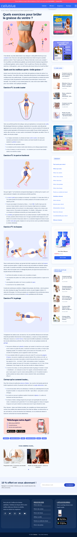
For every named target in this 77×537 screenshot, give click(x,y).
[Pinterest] (20, 513)
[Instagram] (15, 513)
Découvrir (63, 257)
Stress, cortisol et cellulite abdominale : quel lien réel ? (66, 95)
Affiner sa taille (38, 517)
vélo (27, 294)
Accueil (2, 10)
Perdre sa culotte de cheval (60, 192)
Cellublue (35, 534)
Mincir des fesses (57, 188)
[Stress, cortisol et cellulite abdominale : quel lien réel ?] (56, 96)
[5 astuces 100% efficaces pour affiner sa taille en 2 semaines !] (56, 309)
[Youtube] (25, 513)
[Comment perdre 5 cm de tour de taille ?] (56, 279)
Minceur (52, 5)
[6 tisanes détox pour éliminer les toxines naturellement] (56, 319)
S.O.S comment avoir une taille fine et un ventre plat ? (67, 298)
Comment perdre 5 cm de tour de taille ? (67, 278)
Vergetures (60, 5)
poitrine (14, 142)
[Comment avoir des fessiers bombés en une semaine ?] (56, 75)
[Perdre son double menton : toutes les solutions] (38, 456)
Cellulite (44, 5)
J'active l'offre (59, 1)
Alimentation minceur (59, 208)
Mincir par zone (57, 168)
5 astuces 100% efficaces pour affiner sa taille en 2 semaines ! (67, 308)
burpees (45, 263)
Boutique (68, 5)
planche (22, 346)
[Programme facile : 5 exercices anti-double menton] (15, 456)
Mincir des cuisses (58, 176)
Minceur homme (57, 220)
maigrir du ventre (15, 438)
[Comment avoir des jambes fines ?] (56, 105)
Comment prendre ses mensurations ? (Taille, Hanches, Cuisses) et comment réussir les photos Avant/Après (67, 288)
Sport (38, 438)
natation (10, 214)
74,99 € (56, 253)
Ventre (44, 438)
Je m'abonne (69, 485)
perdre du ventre (31, 438)
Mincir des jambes (58, 184)
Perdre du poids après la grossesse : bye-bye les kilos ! (67, 114)
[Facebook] (5, 513)
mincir (22, 438)
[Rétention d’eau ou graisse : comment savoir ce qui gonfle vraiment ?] (56, 86)
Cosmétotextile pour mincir (60, 215)
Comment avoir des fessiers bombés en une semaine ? (67, 75)
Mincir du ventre (57, 172)
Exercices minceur (58, 212)
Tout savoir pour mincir (59, 164)
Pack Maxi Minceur (63, 251)
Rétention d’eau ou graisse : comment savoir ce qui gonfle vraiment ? (67, 85)
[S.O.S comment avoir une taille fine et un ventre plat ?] (56, 299)
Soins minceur (57, 200)
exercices (6, 438)
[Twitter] (10, 513)
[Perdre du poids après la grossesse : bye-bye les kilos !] (56, 115)
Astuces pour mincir (58, 204)
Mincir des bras (57, 180)
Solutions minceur (58, 196)
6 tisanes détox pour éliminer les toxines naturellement (66, 318)
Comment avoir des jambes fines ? (67, 104)
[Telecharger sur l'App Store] (65, 519)
